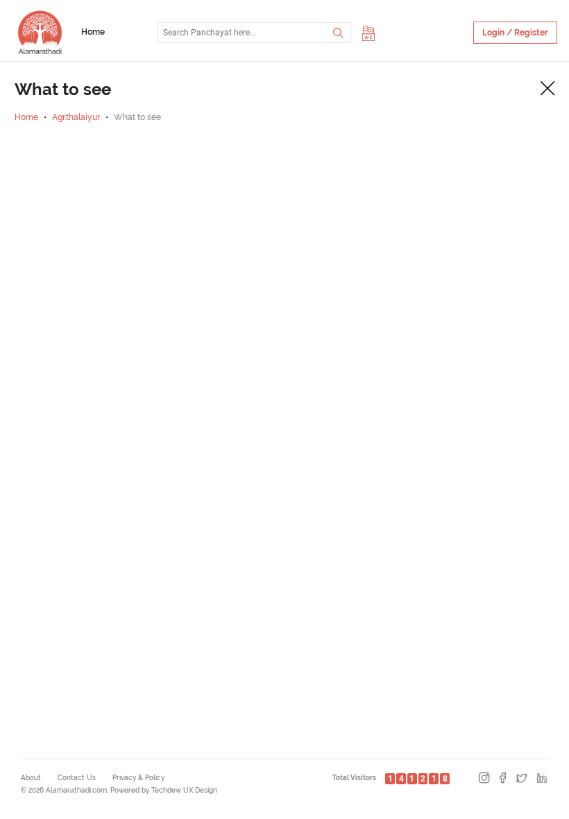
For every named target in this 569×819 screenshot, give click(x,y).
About (31, 778)
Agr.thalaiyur (76, 117)
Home (93, 32)
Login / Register (515, 32)
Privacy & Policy (138, 778)
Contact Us (77, 778)
